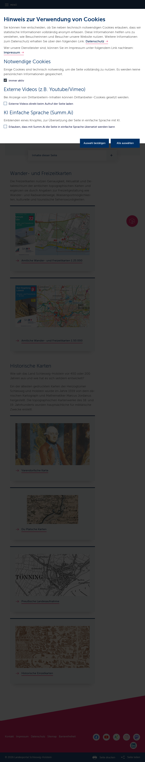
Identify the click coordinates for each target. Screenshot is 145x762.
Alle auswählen (125, 143)
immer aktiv (16, 80)
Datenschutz (95, 41)
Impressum (12, 52)
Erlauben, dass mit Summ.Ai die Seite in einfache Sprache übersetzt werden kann (62, 126)
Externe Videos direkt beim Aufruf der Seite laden (41, 103)
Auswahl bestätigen (94, 143)
